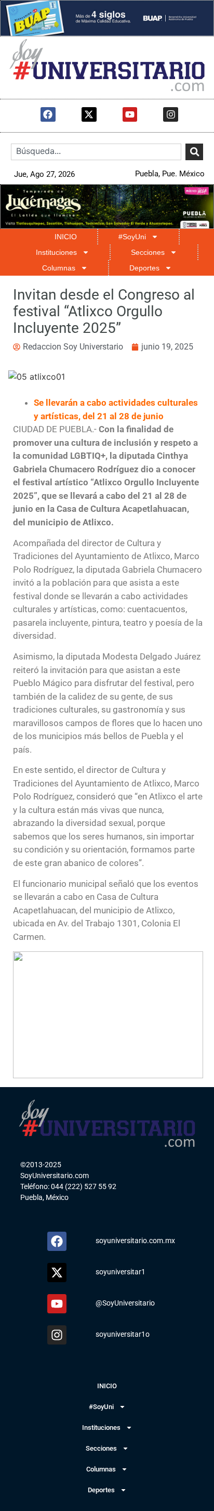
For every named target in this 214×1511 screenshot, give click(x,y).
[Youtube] (130, 114)
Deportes (144, 268)
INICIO (66, 237)
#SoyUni (132, 237)
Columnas (58, 268)
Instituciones (56, 252)
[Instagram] (170, 114)
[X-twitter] (89, 114)
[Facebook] (48, 114)
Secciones (148, 252)
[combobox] (96, 152)
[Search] (194, 152)
